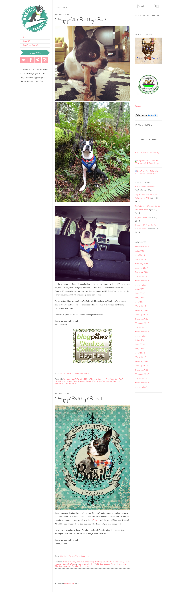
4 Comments (71, 383)
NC (95, 564)
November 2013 (142, 374)
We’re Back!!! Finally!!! (145, 187)
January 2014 (141, 366)
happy (83, 556)
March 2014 (140, 357)
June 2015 (140, 294)
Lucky (90, 564)
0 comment (84, 566)
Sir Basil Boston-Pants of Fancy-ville (87, 381)
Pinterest (38, 60)
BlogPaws (110, 379)
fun (87, 373)
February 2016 (141, 264)
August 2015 (141, 285)
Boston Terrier (73, 373)
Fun (123, 379)
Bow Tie (118, 379)
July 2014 (139, 340)
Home (24, 37)
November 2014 (142, 323)
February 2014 (141, 362)
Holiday (69, 381)
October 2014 (141, 328)
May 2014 (139, 349)
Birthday (63, 373)
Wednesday (107, 381)
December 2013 (141, 370)
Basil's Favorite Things (80, 379)
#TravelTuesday (69, 562)
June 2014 (140, 345)
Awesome (67, 379)
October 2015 (141, 277)
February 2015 (141, 311)
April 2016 (140, 255)
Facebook (30, 60)
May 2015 (139, 298)
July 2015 (139, 289)
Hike (57, 381)
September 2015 (142, 281)
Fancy (127, 562)
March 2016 (140, 260)
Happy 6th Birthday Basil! (81, 20)
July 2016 (139, 251)
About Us (26, 41)
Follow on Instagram (150, 24)
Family (121, 562)
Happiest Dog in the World (65, 564)
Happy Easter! (141, 218)
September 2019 (142, 247)
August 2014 (141, 336)
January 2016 (141, 268)
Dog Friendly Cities (30, 45)
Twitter (23, 60)
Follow (138, 106)
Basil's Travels (69, 584)
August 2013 (141, 387)
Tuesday (75, 566)
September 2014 (142, 332)
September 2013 (142, 383)
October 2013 (141, 379)
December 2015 (141, 272)
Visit (147, 153)
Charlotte (114, 562)
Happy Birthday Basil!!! (78, 399)
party (89, 556)
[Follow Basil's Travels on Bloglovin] (146, 116)
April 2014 (140, 353)
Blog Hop (101, 379)
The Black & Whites (63, 566)
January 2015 (141, 315)
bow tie (83, 373)
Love (86, 564)
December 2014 (141, 319)
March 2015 (140, 306)
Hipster (62, 381)
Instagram (45, 60)
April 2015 (140, 302)
